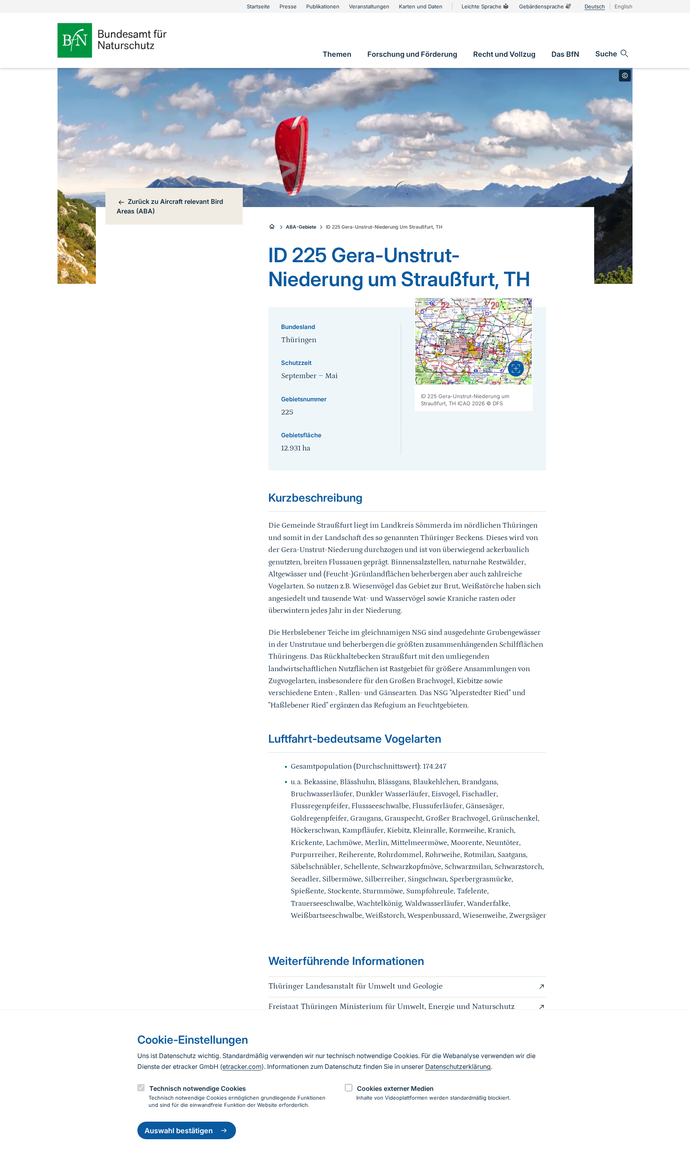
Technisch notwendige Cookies (197, 1088)
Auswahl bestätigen (179, 1130)
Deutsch (595, 6)
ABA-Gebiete (301, 227)
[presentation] (516, 369)
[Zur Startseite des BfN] (125, 40)
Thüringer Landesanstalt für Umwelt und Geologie (355, 986)
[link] (337, 54)
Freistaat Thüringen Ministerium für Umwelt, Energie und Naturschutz (391, 1006)
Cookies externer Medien (395, 1088)
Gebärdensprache (541, 6)
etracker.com (242, 1066)
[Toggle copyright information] (625, 75)
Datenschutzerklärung (458, 1066)
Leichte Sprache (482, 6)
